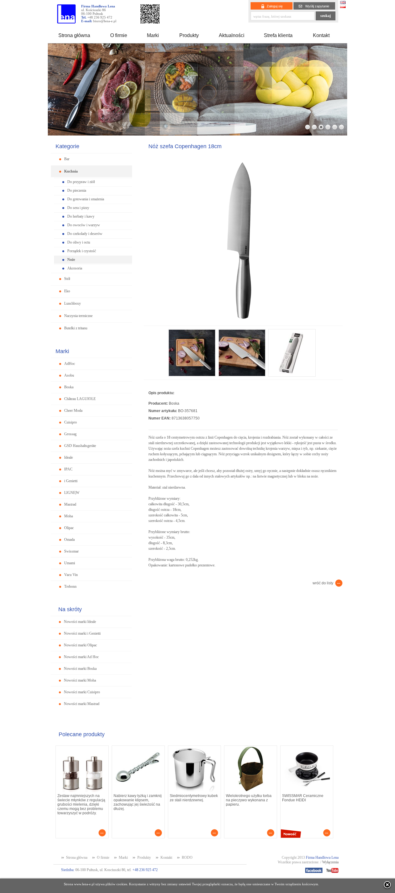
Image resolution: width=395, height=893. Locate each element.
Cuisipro (70, 422)
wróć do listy (323, 583)
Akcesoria (74, 268)
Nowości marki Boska (80, 668)
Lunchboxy (72, 303)
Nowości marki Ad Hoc (81, 657)
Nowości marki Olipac (80, 645)
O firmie (118, 35)
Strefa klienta (278, 35)
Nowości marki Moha (80, 680)
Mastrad (70, 504)
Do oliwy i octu (78, 242)
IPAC (68, 469)
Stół (67, 279)
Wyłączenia (330, 862)
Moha (68, 516)
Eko (67, 291)
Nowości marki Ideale (80, 622)
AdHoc (69, 363)
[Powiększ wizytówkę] (150, 21)
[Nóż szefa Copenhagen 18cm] (243, 324)
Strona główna (74, 35)
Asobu (69, 375)
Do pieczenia (76, 190)
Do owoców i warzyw (83, 225)
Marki (153, 35)
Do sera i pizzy (78, 208)
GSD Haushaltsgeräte (80, 446)
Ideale (68, 457)
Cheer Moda (73, 410)
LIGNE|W (71, 492)
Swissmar (71, 551)
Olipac (69, 528)
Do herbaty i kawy (80, 216)
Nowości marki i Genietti (82, 633)
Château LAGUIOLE (80, 399)
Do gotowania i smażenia (85, 199)
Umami (69, 563)
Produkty (189, 35)
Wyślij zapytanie (317, 6)
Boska (68, 387)
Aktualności (231, 35)
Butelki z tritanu (75, 328)
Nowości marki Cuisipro (82, 692)
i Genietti (70, 481)
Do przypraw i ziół (81, 182)
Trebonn (70, 586)
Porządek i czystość (81, 251)
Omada (69, 539)
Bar (66, 159)
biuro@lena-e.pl (104, 21)
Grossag (70, 434)
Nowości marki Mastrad (81, 704)
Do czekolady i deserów (84, 234)
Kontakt (321, 35)
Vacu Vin (71, 575)
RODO (187, 857)
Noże (71, 259)
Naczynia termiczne (78, 316)
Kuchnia (71, 171)
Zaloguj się (275, 6)
